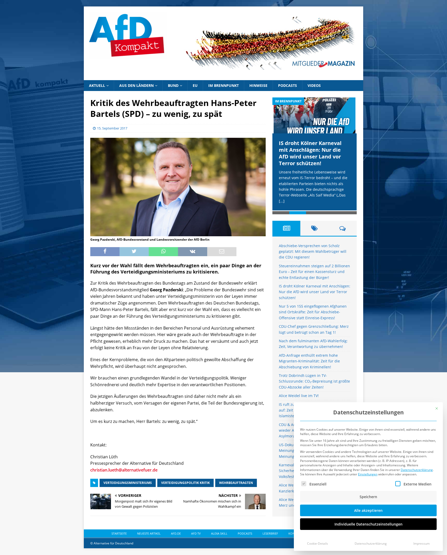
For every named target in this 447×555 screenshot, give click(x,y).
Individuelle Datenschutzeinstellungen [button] (368, 524)
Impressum (421, 543)
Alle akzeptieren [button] (368, 510)
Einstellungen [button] (367, 474)
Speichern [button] (368, 496)
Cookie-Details (317, 543)
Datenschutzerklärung (417, 470)
